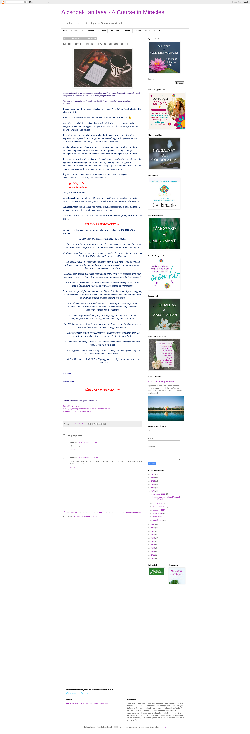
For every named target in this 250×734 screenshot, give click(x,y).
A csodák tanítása (77, 31)
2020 (153, 525)
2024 (153, 481)
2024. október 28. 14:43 (87, 442)
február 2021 (158, 520)
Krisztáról (102, 31)
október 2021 (158, 503)
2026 (153, 474)
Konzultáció (114, 31)
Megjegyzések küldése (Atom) (85, 517)
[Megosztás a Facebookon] (102, 424)
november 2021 (159, 494)
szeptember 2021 (160, 507)
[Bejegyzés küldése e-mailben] (89, 424)
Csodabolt (127, 31)
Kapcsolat (158, 31)
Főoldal (102, 513)
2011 (153, 555)
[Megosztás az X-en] (99, 424)
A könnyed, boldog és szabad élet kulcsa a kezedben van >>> (87, 409)
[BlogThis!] (96, 424)
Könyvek (137, 31)
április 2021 (157, 514)
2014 (153, 545)
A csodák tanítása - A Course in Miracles (112, 12)
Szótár (147, 31)
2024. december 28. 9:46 (88, 458)
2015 (153, 541)
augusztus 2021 (159, 510)
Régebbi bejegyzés (133, 513)
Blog (65, 31)
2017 (153, 535)
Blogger (163, 727)
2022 (153, 488)
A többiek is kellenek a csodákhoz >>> (78, 411)
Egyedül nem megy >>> (72, 406)
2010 (153, 558)
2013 (153, 548)
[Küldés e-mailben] (93, 424)
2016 (153, 538)
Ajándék (91, 31)
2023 (153, 484)
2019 (153, 528)
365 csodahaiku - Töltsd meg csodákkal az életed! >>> (87, 703)
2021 (153, 491)
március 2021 (158, 517)
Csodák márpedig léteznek (161, 381)
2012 (153, 551)
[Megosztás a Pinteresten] (104, 424)
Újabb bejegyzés (70, 513)
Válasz (72, 450)
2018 (153, 531)
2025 (153, 478)
